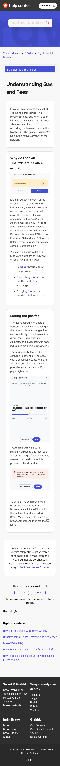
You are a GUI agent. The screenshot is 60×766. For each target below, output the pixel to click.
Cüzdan (29, 53)
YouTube (35, 710)
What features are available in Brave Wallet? (28, 649)
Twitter (34, 698)
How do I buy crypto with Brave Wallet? (25, 630)
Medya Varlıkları (12, 697)
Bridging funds (26, 291)
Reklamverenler (39, 736)
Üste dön (8, 611)
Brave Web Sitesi (13, 690)
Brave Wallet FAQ (13, 643)
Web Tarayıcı (37, 725)
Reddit (34, 702)
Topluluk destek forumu (34, 567)
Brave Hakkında (12, 705)
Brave (6, 725)
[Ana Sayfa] (17, 5)
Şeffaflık (7, 701)
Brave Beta (9, 729)
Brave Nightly (10, 733)
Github (34, 706)
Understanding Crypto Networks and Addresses (30, 637)
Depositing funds (27, 277)
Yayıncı (34, 733)
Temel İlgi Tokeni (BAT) (16, 694)
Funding (22, 266)
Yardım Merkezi (12, 53)
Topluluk (35, 694)
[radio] (21, 592)
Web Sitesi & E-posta (42, 729)
